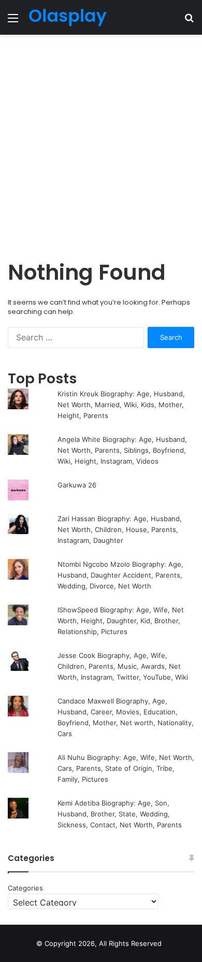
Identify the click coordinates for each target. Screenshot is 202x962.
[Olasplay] (67, 17)
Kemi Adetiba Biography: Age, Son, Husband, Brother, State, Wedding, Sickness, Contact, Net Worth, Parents (119, 814)
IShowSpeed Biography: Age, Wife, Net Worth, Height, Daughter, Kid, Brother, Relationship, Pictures (120, 621)
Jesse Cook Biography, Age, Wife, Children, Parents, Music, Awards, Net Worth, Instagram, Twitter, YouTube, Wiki (122, 666)
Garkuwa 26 (76, 485)
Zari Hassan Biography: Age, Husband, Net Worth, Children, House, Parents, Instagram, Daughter (119, 529)
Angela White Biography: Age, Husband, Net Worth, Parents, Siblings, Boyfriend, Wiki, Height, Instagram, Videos (122, 450)
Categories (25, 888)
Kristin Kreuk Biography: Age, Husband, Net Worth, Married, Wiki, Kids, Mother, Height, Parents (121, 405)
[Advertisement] (101, 146)
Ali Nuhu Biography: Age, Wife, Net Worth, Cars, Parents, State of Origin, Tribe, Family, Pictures (125, 768)
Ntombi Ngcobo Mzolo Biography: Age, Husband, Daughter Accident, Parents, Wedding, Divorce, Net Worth (120, 575)
